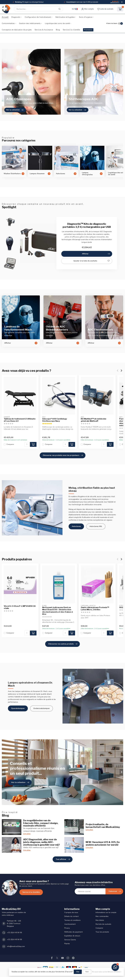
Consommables (8, 23)
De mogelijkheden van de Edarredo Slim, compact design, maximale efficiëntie (40, 823)
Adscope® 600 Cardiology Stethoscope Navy (54, 420)
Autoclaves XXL (95, 526)
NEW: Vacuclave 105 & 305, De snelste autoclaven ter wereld (103, 843)
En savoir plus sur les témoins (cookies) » (106, 972)
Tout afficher (61, 859)
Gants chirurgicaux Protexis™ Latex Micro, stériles (95, 608)
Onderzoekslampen (41, 708)
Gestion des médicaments (30, 23)
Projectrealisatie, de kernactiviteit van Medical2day (103, 825)
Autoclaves (76, 526)
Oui (77, 972)
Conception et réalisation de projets (17, 30)
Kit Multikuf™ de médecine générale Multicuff (93, 420)
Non (87, 972)
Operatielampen (18, 708)
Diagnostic (15, 17)
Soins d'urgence (85, 17)
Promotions (88, 30)
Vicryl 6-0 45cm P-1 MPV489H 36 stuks (20, 607)
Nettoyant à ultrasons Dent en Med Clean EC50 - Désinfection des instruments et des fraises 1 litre (57, 610)
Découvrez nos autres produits (61, 644)
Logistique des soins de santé (57, 23)
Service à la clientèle (71, 30)
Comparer (10, 444)
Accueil (5, 17)
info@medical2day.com (16, 946)
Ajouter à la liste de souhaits (85, 261)
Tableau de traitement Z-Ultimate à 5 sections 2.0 (20, 420)
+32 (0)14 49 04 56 (14, 932)
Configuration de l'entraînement (38, 17)
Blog (58, 30)
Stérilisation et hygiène (65, 17)
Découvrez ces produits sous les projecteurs (61, 455)
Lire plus (26, 834)
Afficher (85, 254)
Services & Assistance (44, 30)
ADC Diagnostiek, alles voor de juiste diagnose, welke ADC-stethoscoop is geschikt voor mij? (41, 842)
